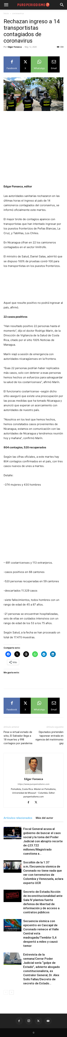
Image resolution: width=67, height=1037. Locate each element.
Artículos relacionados (18, 818)
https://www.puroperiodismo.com (33, 784)
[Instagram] (28, 1020)
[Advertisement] (33, 149)
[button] (62, 5)
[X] (37, 802)
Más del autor (44, 818)
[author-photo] (33, 774)
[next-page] (11, 992)
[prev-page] (6, 992)
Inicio (6, 13)
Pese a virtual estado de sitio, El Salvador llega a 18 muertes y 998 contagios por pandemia (18, 737)
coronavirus (18, 13)
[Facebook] (30, 802)
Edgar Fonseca (15, 46)
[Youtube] (48, 1020)
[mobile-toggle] (6, 5)
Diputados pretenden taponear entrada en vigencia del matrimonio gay (49, 737)
